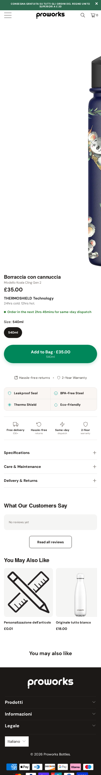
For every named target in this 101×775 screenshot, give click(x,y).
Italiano (14, 741)
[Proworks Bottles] (50, 15)
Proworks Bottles (57, 754)
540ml (13, 332)
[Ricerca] (83, 15)
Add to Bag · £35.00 (50, 354)
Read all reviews (50, 542)
